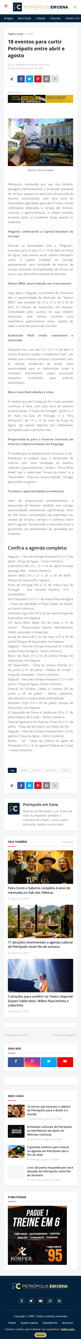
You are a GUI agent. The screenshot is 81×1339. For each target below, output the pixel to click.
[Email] (46, 78)
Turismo (65, 770)
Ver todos (67, 841)
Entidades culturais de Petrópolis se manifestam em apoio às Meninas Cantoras (49, 1130)
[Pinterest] (38, 78)
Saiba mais (68, 1329)
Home (12, 1323)
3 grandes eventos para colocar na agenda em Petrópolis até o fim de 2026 (48, 1151)
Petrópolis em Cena (40, 804)
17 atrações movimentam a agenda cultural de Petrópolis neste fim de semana (40, 944)
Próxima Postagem (64, 1035)
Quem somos (29, 1323)
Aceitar (40, 1335)
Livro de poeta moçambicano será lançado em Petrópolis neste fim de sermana (50, 1171)
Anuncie (67, 1323)
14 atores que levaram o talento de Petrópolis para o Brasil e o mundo (48, 1110)
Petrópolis (51, 770)
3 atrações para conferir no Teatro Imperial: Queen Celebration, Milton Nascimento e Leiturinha (40, 1000)
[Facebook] (21, 78)
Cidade (29, 34)
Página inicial (15, 34)
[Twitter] (29, 78)
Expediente (50, 1323)
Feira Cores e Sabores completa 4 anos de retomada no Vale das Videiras (39, 890)
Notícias (36, 770)
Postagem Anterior (17, 1035)
